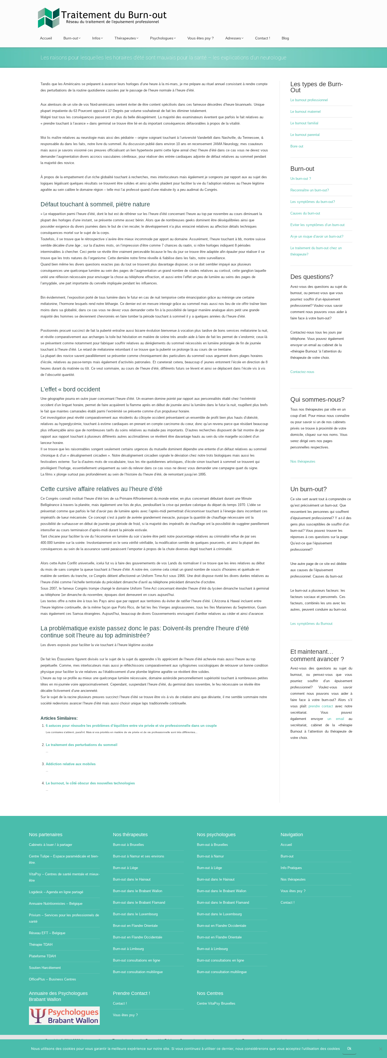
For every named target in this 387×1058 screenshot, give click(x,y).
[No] (380, 1048)
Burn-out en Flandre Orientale (219, 937)
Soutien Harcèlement (45, 968)
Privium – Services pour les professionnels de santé (64, 918)
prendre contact (321, 706)
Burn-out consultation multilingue (138, 972)
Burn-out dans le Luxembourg (135, 914)
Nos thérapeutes (302, 461)
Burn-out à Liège (125, 868)
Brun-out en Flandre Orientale (135, 926)
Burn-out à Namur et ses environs (138, 856)
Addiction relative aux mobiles (71, 764)
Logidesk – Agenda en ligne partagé (56, 892)
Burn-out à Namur (210, 856)
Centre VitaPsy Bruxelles (216, 1003)
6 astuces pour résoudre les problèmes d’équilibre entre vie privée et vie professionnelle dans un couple (131, 726)
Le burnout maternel (305, 112)
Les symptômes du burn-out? (312, 202)
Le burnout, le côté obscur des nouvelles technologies (90, 783)
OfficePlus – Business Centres (52, 979)
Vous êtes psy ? (293, 891)
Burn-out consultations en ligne (136, 960)
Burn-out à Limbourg (128, 949)
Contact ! (288, 902)
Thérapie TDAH (40, 945)
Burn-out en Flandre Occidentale (137, 937)
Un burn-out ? (300, 179)
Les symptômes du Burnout (311, 624)
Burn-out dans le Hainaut (132, 879)
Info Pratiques (291, 868)
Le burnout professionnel (309, 100)
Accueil (286, 845)
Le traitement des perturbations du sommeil (81, 745)
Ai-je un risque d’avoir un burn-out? (316, 236)
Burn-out (287, 856)
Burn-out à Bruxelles (128, 845)
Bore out (296, 146)
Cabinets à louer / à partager (50, 845)
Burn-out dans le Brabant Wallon (137, 891)
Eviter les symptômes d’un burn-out (317, 225)
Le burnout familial (304, 123)
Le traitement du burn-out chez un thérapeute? (316, 251)
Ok (349, 1048)
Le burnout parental (305, 135)
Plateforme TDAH (42, 956)
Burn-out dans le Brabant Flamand (139, 902)
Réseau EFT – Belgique (47, 933)
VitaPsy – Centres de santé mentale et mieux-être (64, 877)
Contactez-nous (302, 372)
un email (336, 719)
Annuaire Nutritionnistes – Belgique (55, 904)
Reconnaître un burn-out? (309, 190)
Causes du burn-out (305, 213)
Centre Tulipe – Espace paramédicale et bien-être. (63, 859)
